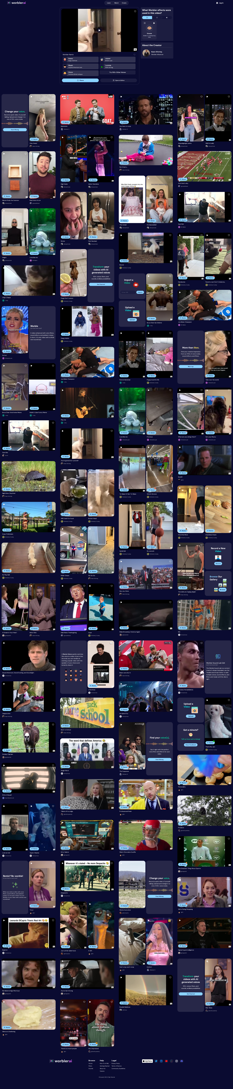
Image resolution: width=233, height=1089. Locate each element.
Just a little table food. (68, 951)
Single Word (65, 771)
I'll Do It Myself (7, 795)
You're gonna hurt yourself (69, 461)
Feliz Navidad (92, 241)
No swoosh (150, 551)
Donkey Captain (7, 754)
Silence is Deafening (8, 1031)
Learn (109, 3)
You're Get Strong (67, 991)
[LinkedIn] (161, 1061)
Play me (63, 420)
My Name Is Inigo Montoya (11, 991)
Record (218, 563)
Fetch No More (183, 535)
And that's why (183, 183)
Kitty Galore (65, 852)
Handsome (181, 282)
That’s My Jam (210, 747)
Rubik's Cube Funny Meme (38, 412)
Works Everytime (125, 910)
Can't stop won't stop (127, 967)
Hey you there (124, 591)
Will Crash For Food (67, 518)
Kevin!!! (180, 477)
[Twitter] (156, 1061)
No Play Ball (6, 575)
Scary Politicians (7, 534)
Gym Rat (181, 224)
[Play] (99, 30)
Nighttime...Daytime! (8, 493)
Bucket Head (92, 518)
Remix (35, 139)
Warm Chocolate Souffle (128, 852)
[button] (81, 59)
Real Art (5, 950)
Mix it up (190, 366)
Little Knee (91, 690)
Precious (150, 437)
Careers (102, 1071)
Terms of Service (117, 1066)
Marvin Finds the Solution (10, 200)
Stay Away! (33, 143)
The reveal (123, 225)
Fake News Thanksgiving (69, 633)
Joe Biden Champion (185, 322)
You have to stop (125, 126)
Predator (181, 828)
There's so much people (69, 1049)
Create (124, 3)
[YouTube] (166, 1061)
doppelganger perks (185, 143)
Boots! (122, 265)
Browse (222, 590)
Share (82, 80)
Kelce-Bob (33, 633)
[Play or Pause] (31, 96)
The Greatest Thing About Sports (189, 868)
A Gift (90, 951)
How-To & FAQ (104, 1063)
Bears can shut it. (125, 673)
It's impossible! (151, 225)
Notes (63, 241)
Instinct (149, 967)
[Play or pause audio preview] (154, 23)
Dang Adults (65, 338)
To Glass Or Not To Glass (128, 494)
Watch (116, 3)
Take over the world (212, 380)
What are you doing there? (187, 437)
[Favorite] (144, 23)
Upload (132, 320)
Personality (182, 787)
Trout (31, 910)
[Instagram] (176, 1061)
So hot (4, 355)
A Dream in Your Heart (9, 633)
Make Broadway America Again (130, 632)
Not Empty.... (124, 167)
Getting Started (104, 1066)
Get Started (101, 284)
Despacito (64, 893)
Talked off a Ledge (67, 811)
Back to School (66, 730)
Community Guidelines (118, 1068)
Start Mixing (15, 129)
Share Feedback (190, 745)
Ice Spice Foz (124, 713)
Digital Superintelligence (186, 950)
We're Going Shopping (185, 909)
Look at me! (6, 853)
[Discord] (181, 1061)
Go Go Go (91, 575)
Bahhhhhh (64, 126)
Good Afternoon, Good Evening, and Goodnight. (18, 673)
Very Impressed (93, 1049)
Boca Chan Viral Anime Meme (12, 412)
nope (90, 633)
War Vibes (209, 1008)
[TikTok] (171, 1061)
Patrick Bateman (125, 380)
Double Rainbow (125, 1007)
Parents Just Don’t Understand (216, 282)
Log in (221, 3)
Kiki (179, 632)
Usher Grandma (93, 184)
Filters (90, 1066)
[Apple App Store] (147, 1061)
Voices (90, 1063)
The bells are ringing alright (187, 592)
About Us (102, 1068)
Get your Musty (211, 437)
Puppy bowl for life (153, 380)
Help (102, 1060)
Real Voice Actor (35, 200)
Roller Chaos (65, 575)
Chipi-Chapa (6, 297)
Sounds (91, 1068)
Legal (114, 1060)
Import (140, 292)
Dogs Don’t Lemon (67, 298)
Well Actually (210, 143)
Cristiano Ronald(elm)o (185, 690)
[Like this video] (135, 11)
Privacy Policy (116, 1063)
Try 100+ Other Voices (117, 72)
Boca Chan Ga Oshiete (154, 323)
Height (4, 257)
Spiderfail (123, 551)
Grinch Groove (152, 494)
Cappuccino (6, 713)
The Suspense (124, 771)
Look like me (34, 257)
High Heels (64, 184)
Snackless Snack (211, 535)
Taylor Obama (34, 853)
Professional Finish (126, 811)
